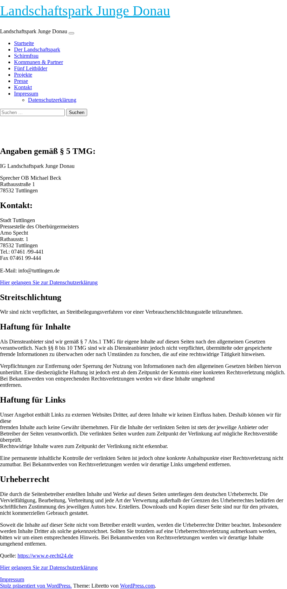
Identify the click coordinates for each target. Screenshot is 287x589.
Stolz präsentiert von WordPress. (36, 586)
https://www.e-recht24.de (45, 556)
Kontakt (23, 87)
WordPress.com (137, 586)
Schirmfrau (26, 56)
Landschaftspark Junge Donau (85, 11)
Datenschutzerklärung (52, 100)
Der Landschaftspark (37, 49)
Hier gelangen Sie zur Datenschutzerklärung (49, 282)
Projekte (23, 75)
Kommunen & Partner (38, 62)
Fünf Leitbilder (30, 68)
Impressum (26, 94)
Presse (21, 81)
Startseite (24, 43)
